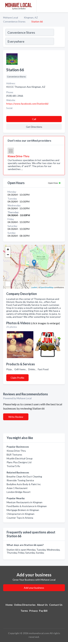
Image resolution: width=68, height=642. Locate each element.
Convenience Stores (14, 21)
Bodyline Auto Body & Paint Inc (24, 484)
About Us (42, 604)
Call (34, 119)
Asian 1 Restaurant (17, 488)
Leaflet (34, 287)
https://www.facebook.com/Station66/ (27, 103)
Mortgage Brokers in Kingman (23, 509)
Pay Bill (43, 610)
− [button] (8, 254)
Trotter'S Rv (13, 466)
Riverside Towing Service (20, 480)
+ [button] (8, 249)
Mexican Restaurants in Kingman (24, 502)
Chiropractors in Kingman (20, 513)
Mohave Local (10, 17)
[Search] (59, 37)
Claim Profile (17, 377)
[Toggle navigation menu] (63, 6)
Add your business (34, 587)
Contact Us (55, 604)
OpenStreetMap (46, 287)
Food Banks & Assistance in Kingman (27, 506)
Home (9, 604)
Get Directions (34, 126)
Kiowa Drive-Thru (16, 450)
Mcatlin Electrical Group (20, 458)
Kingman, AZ (31, 17)
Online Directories (25, 604)
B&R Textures (14, 454)
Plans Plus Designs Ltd (19, 462)
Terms (24, 610)
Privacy (33, 610)
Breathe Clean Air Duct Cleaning (24, 476)
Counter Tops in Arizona (20, 517)
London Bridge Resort (19, 491)
